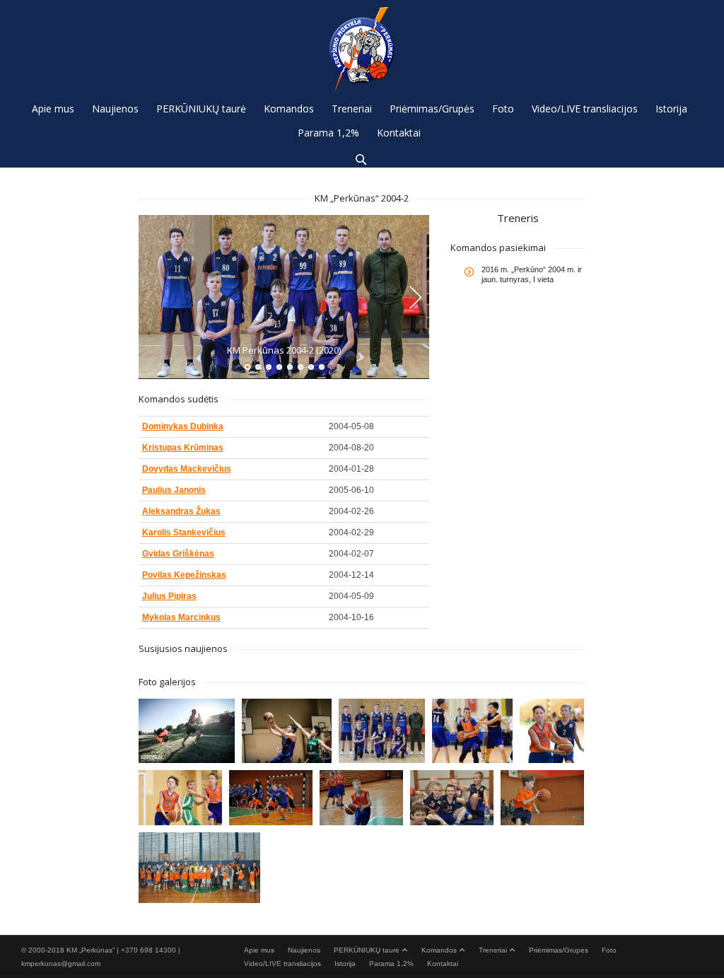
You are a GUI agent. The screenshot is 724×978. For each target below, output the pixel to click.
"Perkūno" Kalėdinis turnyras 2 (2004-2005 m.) (270, 796)
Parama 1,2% (391, 963)
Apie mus (259, 950)
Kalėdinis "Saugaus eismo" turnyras (198, 858)
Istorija (345, 963)
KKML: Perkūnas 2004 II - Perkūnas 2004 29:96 (381, 724)
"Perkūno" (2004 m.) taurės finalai (360, 796)
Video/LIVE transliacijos (282, 963)
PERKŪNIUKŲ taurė (366, 950)
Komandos (439, 950)
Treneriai (493, 950)
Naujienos (304, 950)
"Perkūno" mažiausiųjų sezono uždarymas (541, 796)
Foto (609, 950)
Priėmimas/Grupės (558, 950)
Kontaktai (442, 963)
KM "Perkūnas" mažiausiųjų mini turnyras (451, 796)
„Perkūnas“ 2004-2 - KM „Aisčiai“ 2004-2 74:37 (179, 796)
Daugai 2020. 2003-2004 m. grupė (185, 724)
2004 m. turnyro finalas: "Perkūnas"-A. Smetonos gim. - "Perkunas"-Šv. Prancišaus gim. (557, 724)
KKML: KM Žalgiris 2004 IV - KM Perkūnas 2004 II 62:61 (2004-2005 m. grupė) (286, 724)
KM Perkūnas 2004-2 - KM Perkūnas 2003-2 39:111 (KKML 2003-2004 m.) (471, 724)
